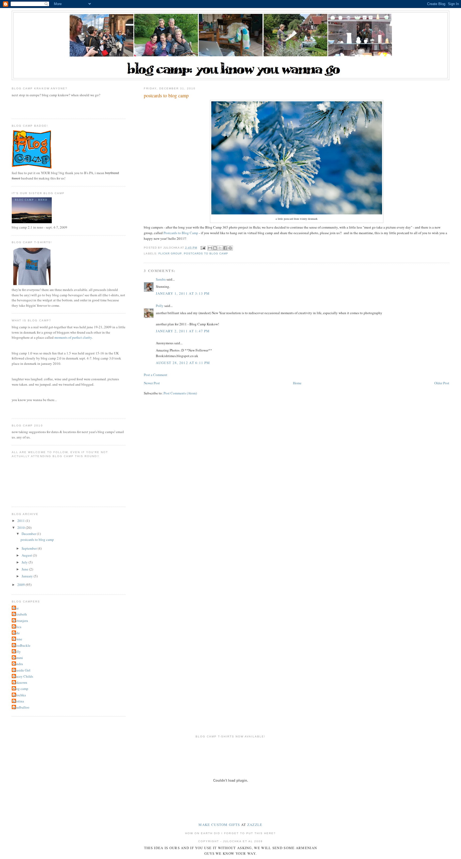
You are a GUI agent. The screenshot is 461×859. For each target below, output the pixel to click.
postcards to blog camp (206, 253)
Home (297, 383)
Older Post (441, 383)
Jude (16, 632)
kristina (18, 701)
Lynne (17, 639)
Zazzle (255, 824)
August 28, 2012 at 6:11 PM (183, 362)
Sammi (18, 657)
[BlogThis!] (215, 248)
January (28, 576)
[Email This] (210, 248)
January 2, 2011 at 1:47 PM (183, 331)
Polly (160, 305)
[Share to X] (220, 248)
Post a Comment (155, 374)
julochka (19, 695)
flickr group (170, 253)
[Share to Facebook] (225, 248)
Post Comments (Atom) (180, 393)
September (30, 548)
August (27, 555)
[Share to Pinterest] (230, 248)
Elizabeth (20, 614)
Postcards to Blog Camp (181, 232)
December (29, 533)
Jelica (17, 626)
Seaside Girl (21, 670)
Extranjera (20, 620)
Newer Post (152, 383)
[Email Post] (203, 247)
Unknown (20, 682)
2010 (21, 527)
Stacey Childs (23, 676)
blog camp (20, 688)
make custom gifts (219, 824)
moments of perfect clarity (73, 337)
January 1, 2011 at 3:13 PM (183, 293)
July (25, 562)
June (25, 569)
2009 (21, 584)
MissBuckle (21, 645)
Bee (16, 608)
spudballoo (21, 707)
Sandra (161, 279)
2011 (21, 520)
